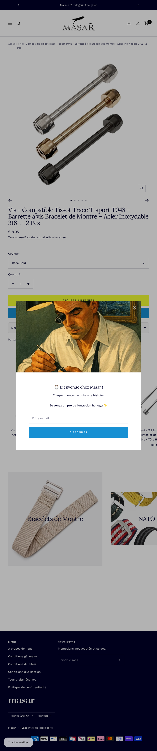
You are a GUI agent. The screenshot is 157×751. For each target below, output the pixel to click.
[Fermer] (134, 307)
